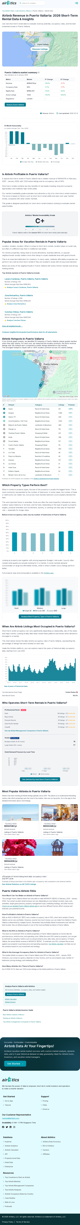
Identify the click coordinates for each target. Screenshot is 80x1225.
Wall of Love (10, 1202)
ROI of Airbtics (48, 1146)
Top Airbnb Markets (12, 1181)
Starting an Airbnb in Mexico (12, 1018)
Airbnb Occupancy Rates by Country (19, 1194)
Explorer (8, 1142)
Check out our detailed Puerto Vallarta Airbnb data (20, 906)
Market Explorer (10, 1002)
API (6, 1154)
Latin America (20, 11)
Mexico (28, 11)
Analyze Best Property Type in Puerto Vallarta (40, 617)
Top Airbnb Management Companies (19, 1186)
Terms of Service (23, 1222)
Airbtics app (48, 573)
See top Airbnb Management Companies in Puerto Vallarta (26, 731)
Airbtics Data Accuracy (52, 1142)
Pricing (45, 1101)
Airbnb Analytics (11, 1146)
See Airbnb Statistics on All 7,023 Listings (19, 884)
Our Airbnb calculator (56, 944)
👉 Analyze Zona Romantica (15, 304)
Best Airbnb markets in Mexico (13, 1015)
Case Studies (10, 1198)
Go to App (9, 1101)
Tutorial (8, 1105)
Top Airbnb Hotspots (13, 1190)
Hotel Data (9, 1162)
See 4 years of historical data (16, 686)
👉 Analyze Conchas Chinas (15, 320)
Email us (46, 1109)
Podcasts (8, 1206)
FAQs (45, 1105)
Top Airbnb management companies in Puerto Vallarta (22, 1022)
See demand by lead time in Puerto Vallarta (40, 779)
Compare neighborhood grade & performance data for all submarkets (29, 332)
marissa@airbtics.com (10, 1118)
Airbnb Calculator (11, 999)
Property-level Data (12, 1158)
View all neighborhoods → (12, 326)
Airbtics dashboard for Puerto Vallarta (46, 478)
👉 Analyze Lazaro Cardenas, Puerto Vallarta (21, 287)
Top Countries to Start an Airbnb (17, 1177)
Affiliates (46, 1154)
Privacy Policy (7, 1222)
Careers (46, 1150)
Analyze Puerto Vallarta (15, 104)
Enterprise (9, 1166)
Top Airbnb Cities (8, 11)
